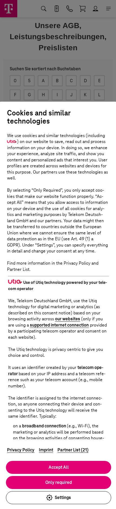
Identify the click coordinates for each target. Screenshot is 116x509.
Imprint (46, 450)
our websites (67, 319)
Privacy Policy (21, 450)
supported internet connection (59, 325)
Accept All (59, 467)
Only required (58, 482)
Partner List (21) (72, 450)
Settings (63, 497)
